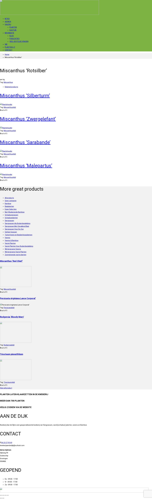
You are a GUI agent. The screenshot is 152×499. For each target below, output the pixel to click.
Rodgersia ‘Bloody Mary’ (12, 317)
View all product (6, 388)
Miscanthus (8, 82)
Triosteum (8, 382)
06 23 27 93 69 (6, 443)
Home (7, 54)
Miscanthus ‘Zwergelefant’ (28, 119)
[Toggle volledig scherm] (3, 495)
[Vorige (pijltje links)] (1, 498)
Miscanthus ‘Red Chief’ (11, 261)
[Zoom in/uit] (1, 495)
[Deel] (5, 495)
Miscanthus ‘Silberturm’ (25, 95)
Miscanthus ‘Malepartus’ (26, 165)
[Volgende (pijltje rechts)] (3, 498)
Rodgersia (7, 345)
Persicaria (7, 308)
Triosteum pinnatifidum (11, 354)
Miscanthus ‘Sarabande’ (25, 142)
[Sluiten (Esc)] (8, 495)
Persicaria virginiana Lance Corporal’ (18, 298)
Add (14, 107)
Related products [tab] (11, 87)
